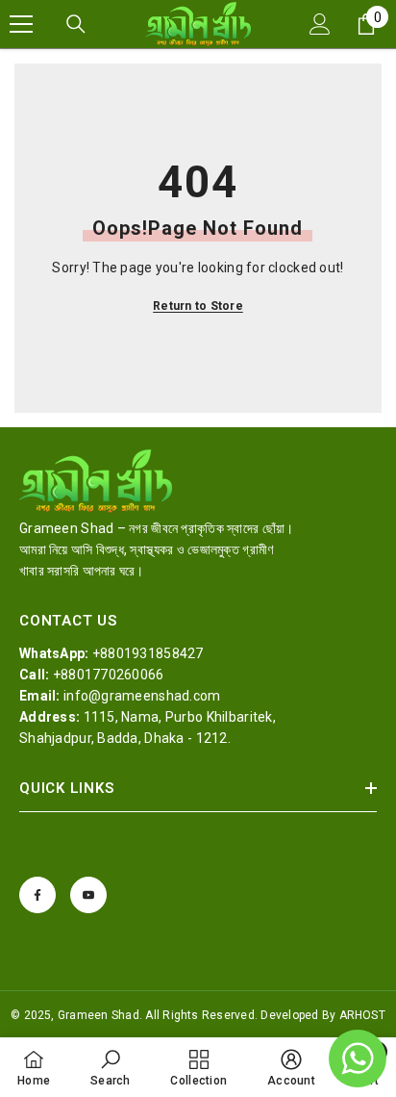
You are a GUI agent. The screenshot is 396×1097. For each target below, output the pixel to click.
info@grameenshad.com (142, 695)
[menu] (21, 24)
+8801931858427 (148, 653)
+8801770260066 (108, 674)
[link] (110, 1067)
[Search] (75, 24)
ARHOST (362, 1015)
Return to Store (198, 306)
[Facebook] (37, 895)
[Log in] (320, 24)
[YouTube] (88, 895)
